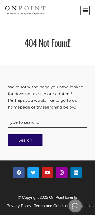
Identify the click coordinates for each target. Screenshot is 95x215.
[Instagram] (62, 172)
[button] (85, 10)
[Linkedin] (76, 172)
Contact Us (84, 205)
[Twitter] (33, 172)
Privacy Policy (19, 205)
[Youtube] (47, 172)
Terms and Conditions (53, 205)
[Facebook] (19, 172)
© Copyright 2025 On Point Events (47, 197)
